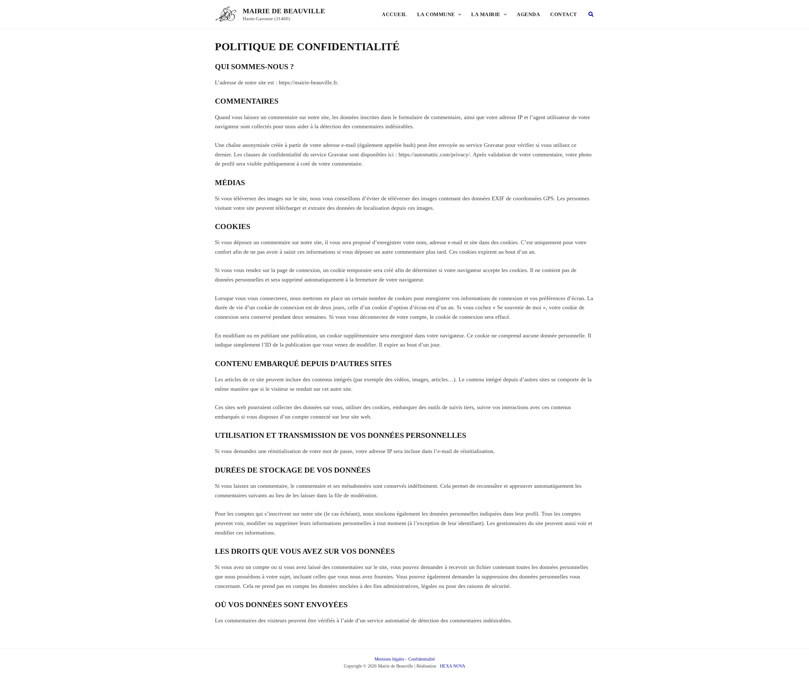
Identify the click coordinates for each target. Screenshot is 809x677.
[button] (458, 14)
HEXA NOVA (452, 666)
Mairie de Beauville (284, 11)
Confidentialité (421, 659)
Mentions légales (389, 659)
